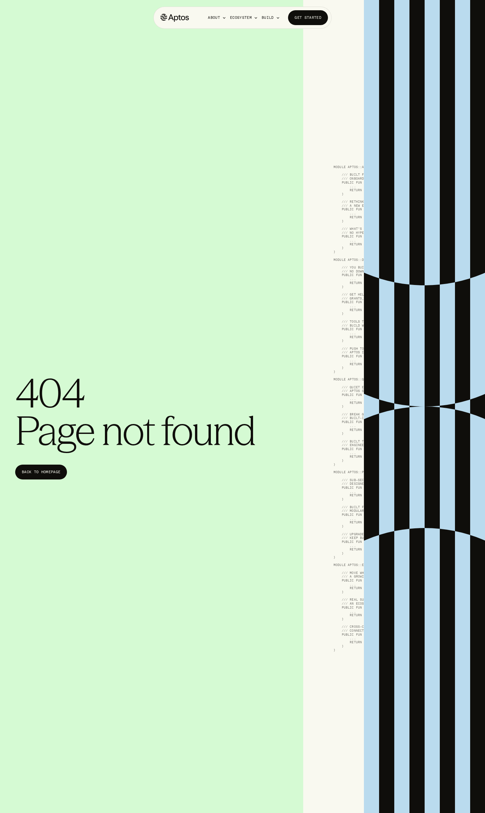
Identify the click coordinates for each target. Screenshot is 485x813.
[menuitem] (217, 17)
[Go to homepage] (174, 17)
